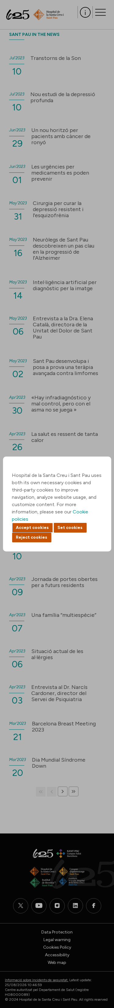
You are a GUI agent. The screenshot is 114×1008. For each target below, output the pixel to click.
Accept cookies (32, 527)
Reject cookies (31, 537)
